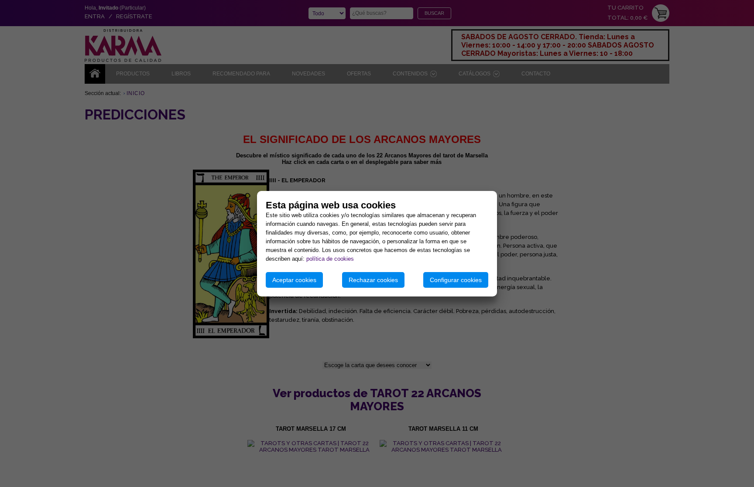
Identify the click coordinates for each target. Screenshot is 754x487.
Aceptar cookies (294, 279)
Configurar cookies (456, 279)
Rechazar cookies (373, 279)
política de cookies (330, 258)
